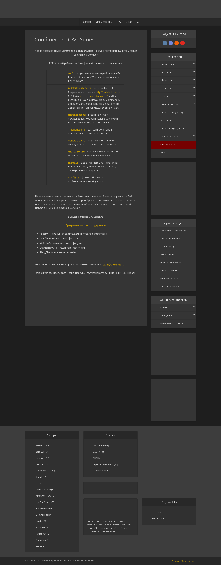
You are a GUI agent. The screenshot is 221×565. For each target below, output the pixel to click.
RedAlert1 (40, 546)
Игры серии (103, 21)
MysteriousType (43, 495)
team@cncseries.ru (113, 264)
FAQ (119, 21)
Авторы (175, 561)
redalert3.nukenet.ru (79, 88)
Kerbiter (39, 521)
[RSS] (176, 43)
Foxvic (39, 483)
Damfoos (40, 458)
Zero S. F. (40, 451)
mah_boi (40, 464)
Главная (86, 21)
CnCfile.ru (73, 177)
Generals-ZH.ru (76, 140)
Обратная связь (188, 561)
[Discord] (171, 43)
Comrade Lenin (43, 489)
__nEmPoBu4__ (43, 470)
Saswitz (39, 445)
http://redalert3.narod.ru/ (93, 96)
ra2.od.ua (73, 162)
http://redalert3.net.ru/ (108, 92)
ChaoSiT (40, 476)
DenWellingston (43, 514)
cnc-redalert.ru (76, 151)
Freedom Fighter (44, 508)
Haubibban (41, 533)
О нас (129, 21)
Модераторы (98, 225)
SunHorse (40, 527)
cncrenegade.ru (77, 114)
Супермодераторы (77, 225)
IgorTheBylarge (43, 502)
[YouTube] (182, 43)
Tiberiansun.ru (76, 129)
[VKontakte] (165, 43)
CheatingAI (41, 540)
